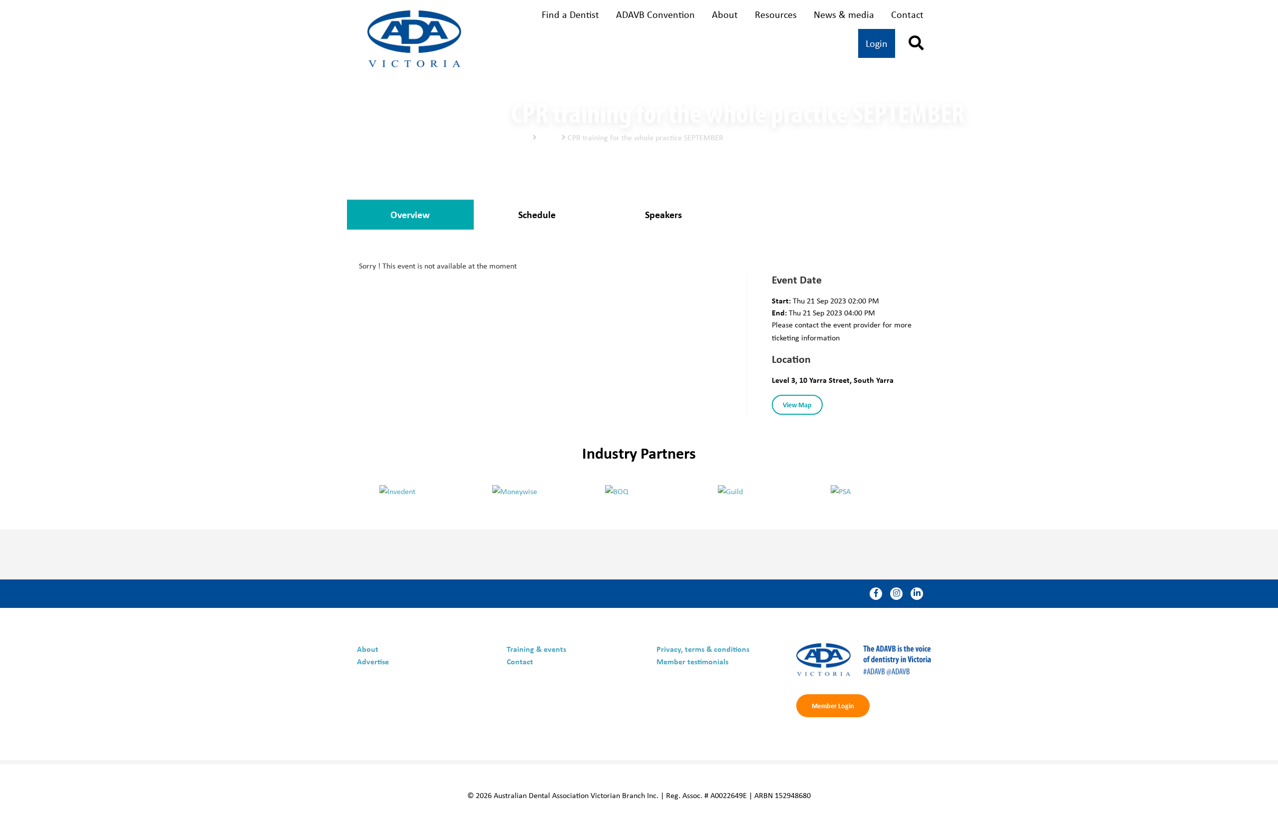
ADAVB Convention (655, 14)
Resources (776, 14)
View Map (797, 404)
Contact (907, 14)
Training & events (658, 44)
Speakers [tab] (663, 214)
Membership (540, 44)
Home (521, 137)
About (725, 14)
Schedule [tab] (537, 214)
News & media (844, 14)
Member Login (833, 705)
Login (877, 43)
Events (549, 137)
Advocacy (767, 44)
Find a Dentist (570, 14)
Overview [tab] (410, 214)
